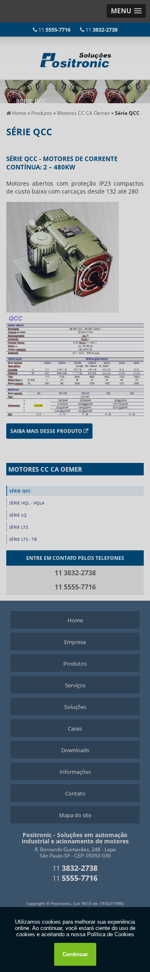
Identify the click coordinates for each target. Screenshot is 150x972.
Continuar (75, 954)
